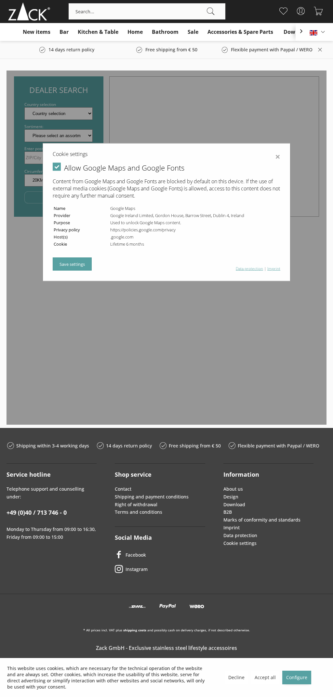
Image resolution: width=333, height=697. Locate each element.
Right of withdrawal (136, 504)
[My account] (301, 11)
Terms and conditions (138, 512)
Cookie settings (240, 543)
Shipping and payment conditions (152, 497)
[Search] (210, 11)
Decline (236, 677)
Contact (123, 489)
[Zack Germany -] (27, 11)
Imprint (231, 527)
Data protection (240, 535)
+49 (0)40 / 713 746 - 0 (37, 512)
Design (230, 497)
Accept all (265, 677)
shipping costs (134, 630)
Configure (296, 677)
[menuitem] (147, 11)
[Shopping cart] (318, 11)
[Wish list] (283, 11)
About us (233, 489)
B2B (227, 512)
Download (234, 504)
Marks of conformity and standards (261, 520)
